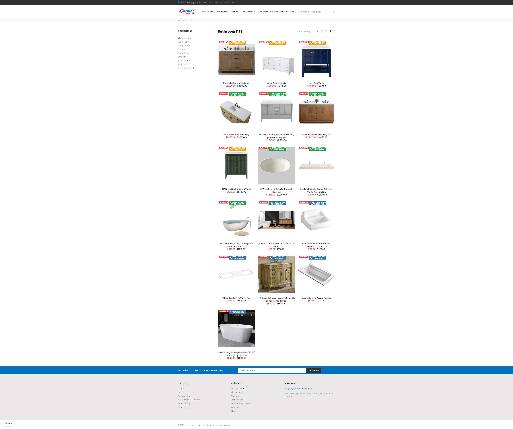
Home (180, 20)
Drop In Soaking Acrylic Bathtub (316, 298)
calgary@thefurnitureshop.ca (298, 388)
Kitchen (181, 49)
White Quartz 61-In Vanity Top (236, 298)
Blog (233, 411)
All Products (236, 392)
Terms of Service (185, 407)
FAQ (179, 392)
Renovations (184, 60)
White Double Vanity (276, 83)
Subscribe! (313, 370)
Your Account (184, 396)
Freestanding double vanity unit (316, 134)
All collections (184, 38)
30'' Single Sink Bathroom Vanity (236, 189)
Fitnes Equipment (186, 68)
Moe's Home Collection (242, 403)
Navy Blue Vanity (316, 83)
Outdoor (182, 57)
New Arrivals (237, 388)
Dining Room (184, 45)
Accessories (183, 64)
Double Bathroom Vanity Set (236, 83)
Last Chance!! (237, 399)
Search (181, 388)
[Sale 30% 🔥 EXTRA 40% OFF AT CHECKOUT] (236, 111)
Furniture (235, 396)
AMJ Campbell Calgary (189, 399)
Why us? (235, 407)
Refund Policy (184, 403)
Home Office (183, 53)
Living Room (183, 42)
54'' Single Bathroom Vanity (236, 134)
